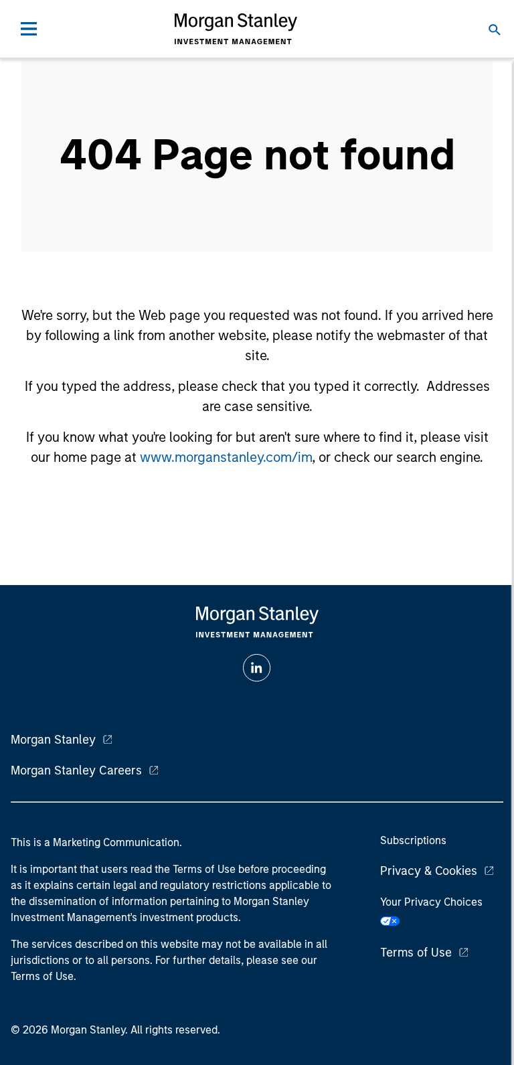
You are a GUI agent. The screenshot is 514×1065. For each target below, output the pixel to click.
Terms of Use (416, 952)
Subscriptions (413, 840)
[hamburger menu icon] (29, 28)
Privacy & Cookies (428, 871)
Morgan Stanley (53, 739)
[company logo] (235, 28)
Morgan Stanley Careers (76, 770)
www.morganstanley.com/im (226, 457)
